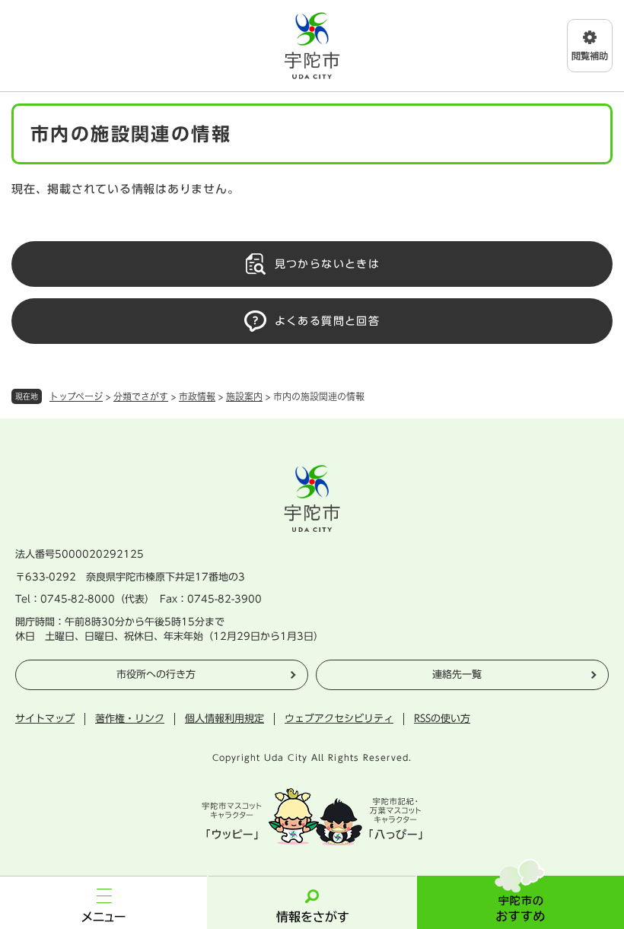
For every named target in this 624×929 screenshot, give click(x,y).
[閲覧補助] (590, 45)
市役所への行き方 (156, 674)
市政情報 (197, 396)
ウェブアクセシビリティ (339, 719)
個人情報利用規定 (224, 719)
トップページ (76, 396)
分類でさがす (140, 396)
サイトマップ (45, 719)
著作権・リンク (129, 719)
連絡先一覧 (457, 674)
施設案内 (244, 396)
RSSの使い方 (442, 719)
